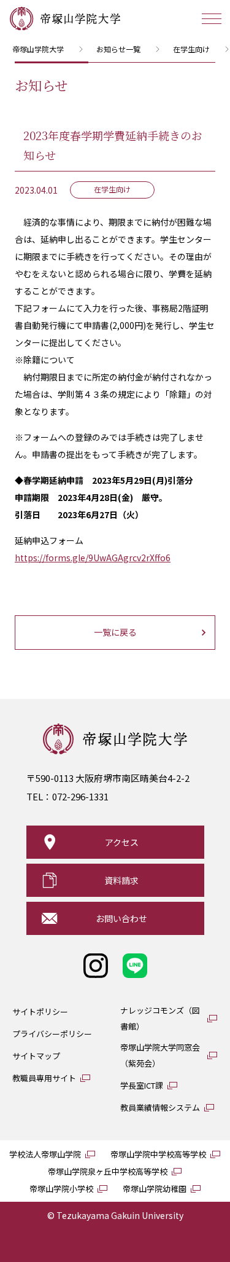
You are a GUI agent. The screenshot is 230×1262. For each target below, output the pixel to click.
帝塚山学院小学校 (61, 1188)
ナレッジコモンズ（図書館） (160, 1018)
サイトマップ (36, 1056)
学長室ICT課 (141, 1085)
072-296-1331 (80, 796)
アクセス (122, 842)
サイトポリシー (40, 1011)
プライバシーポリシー (52, 1033)
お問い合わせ (121, 918)
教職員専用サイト (44, 1078)
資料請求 (121, 880)
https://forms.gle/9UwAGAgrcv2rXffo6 (93, 557)
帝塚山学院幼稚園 (154, 1188)
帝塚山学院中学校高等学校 (158, 1154)
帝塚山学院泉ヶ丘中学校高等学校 (107, 1171)
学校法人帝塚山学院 (45, 1154)
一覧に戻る (115, 632)
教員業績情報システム (160, 1107)
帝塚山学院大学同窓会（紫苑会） (160, 1055)
